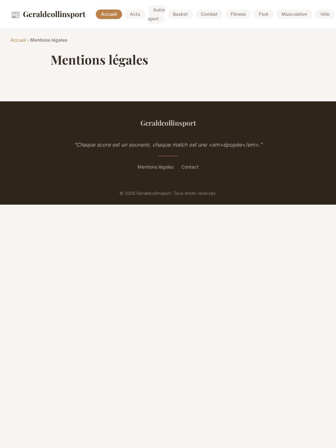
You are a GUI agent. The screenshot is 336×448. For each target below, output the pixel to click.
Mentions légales (155, 167)
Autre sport (156, 14)
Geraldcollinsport (47, 14)
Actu (135, 14)
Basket (180, 14)
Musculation (294, 14)
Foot (263, 14)
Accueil (109, 14)
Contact (190, 167)
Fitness (238, 14)
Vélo (324, 14)
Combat (209, 14)
